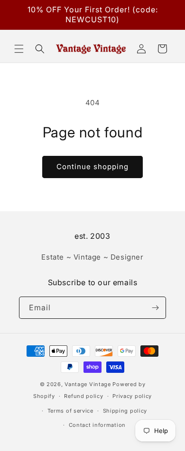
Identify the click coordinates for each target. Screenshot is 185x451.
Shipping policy (125, 410)
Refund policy (83, 396)
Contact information (97, 425)
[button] (19, 48)
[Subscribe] (155, 308)
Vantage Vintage (88, 384)
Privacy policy (132, 396)
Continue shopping (92, 166)
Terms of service (70, 410)
